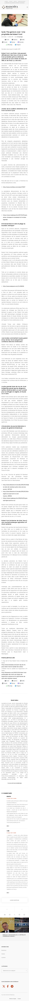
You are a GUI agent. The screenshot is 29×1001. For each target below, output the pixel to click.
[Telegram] (12, 986)
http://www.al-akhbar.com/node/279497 (14, 187)
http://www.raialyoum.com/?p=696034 (13, 286)
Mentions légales (21, 1)
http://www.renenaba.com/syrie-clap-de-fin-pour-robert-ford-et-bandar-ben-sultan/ (13, 666)
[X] (3, 986)
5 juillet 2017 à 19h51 (11, 832)
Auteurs (10, 1)
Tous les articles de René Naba (14, 783)
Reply (8, 826)
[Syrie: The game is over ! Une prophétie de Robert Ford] (5, 915)
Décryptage (20, 36)
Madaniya (3, 950)
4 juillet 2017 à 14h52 (11, 798)
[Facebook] (7, 986)
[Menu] (27, 7)
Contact (15, 1)
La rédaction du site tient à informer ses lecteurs (14, 3)
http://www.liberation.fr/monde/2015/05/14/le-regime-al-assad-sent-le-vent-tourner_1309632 (16, 493)
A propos (6, 1)
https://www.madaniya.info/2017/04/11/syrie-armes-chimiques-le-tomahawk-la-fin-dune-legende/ (15, 217)
